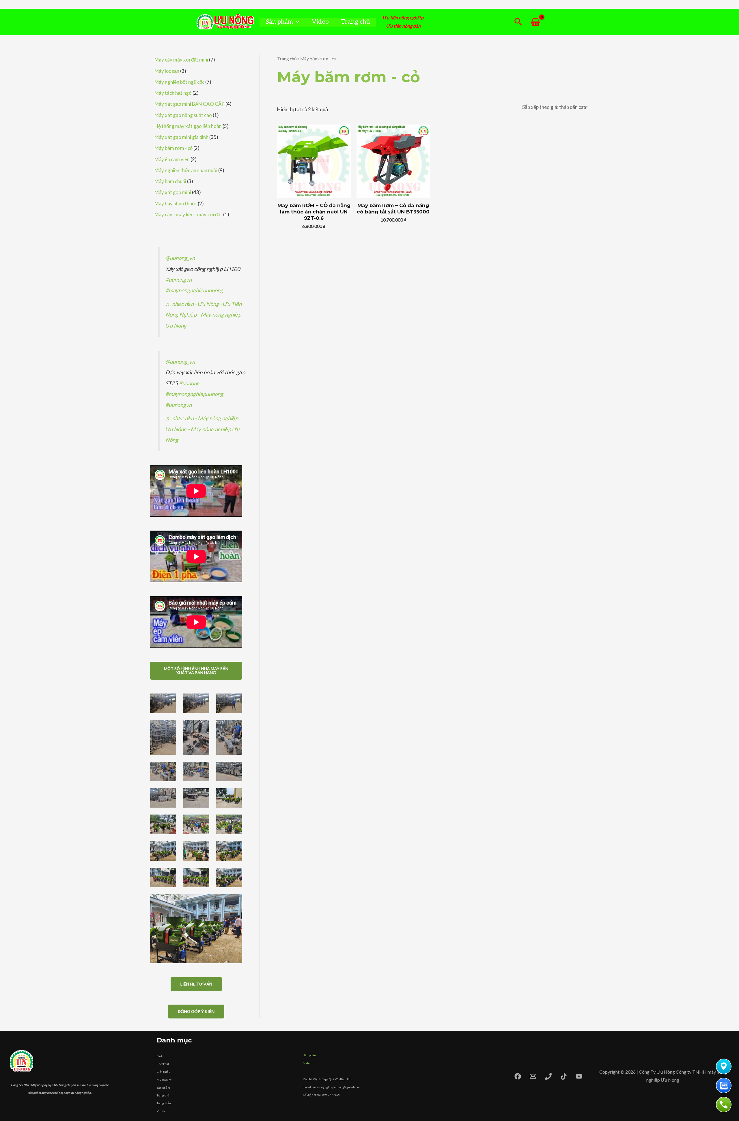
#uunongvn (178, 279)
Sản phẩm (279, 21)
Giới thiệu (163, 1071)
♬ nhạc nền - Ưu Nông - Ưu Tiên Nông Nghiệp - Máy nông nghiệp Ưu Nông (203, 315)
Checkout (163, 1064)
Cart (159, 1056)
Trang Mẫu (164, 1103)
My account (164, 1079)
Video (320, 21)
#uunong (189, 383)
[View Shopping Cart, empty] (535, 22)
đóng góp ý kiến (196, 1011)
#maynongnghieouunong (194, 290)
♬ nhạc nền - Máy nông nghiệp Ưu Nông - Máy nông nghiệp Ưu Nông (202, 429)
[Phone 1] (548, 1076)
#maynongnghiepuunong (194, 394)
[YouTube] (579, 1076)
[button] (296, 21)
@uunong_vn (180, 258)
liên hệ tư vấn (196, 983)
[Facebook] (517, 1076)
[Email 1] (533, 1076)
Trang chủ (355, 21)
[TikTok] (563, 1076)
